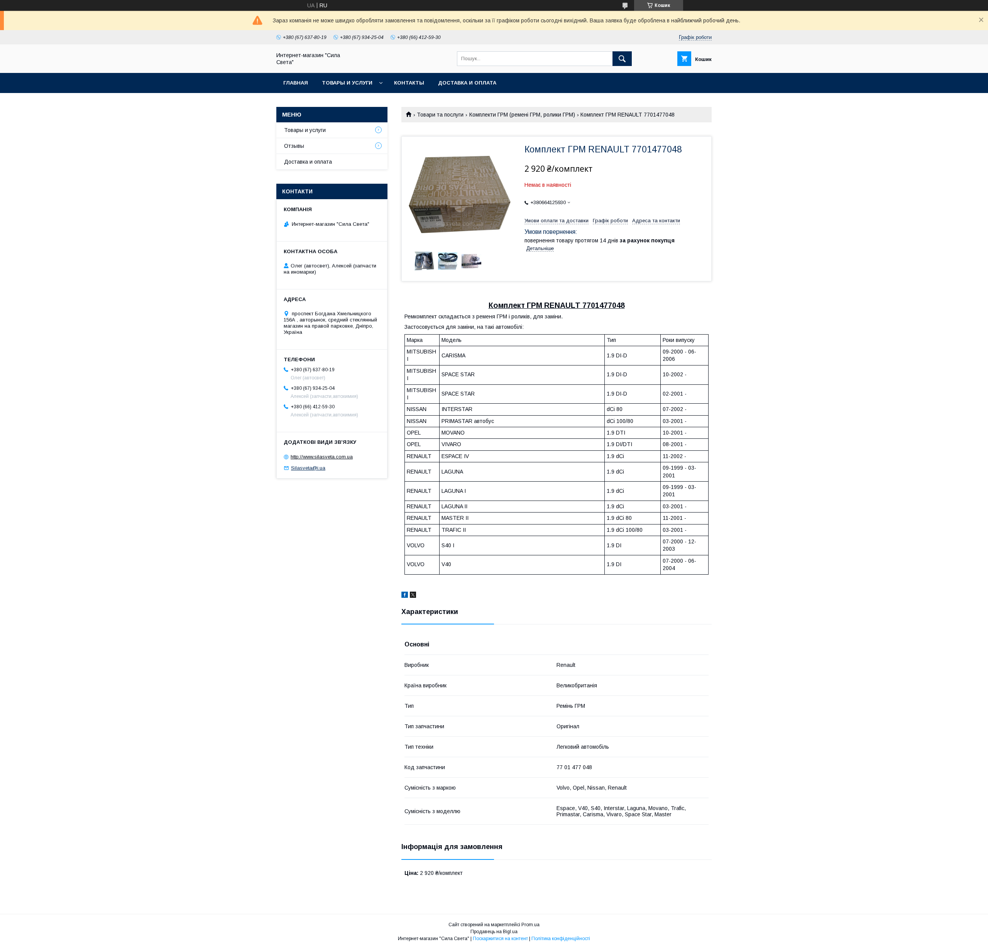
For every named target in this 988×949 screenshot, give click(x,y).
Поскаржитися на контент (500, 938)
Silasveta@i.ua (308, 468)
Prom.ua (530, 924)
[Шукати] (622, 58)
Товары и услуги (347, 83)
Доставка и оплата (467, 83)
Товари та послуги (440, 115)
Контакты (409, 83)
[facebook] (404, 596)
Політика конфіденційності (560, 938)
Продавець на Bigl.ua (494, 931)
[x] (413, 596)
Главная (295, 83)
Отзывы (294, 146)
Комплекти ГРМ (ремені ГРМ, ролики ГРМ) (522, 115)
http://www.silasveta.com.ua (322, 457)
